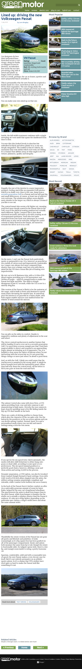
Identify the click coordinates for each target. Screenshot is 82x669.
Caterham (67, 143)
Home (24, 647)
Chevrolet (54, 147)
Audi (52, 143)
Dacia (52, 150)
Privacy (63, 659)
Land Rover (66, 156)
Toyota (76, 172)
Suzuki (60, 172)
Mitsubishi (54, 162)
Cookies (58, 659)
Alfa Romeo (55, 140)
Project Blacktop (70, 659)
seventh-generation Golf (11, 194)
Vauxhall (54, 175)
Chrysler (66, 147)
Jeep (52, 156)
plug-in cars (55, 10)
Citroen (75, 147)
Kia (57, 156)
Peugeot (53, 166)
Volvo (76, 175)
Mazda (52, 159)
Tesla (68, 172)
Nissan (73, 162)
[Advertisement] (24, 622)
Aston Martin (68, 140)
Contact (42, 659)
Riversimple (55, 169)
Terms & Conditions (50, 659)
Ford (70, 150)
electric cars (44, 10)
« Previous (8, 647)
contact (76, 10)
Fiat (63, 150)
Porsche (63, 166)
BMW (58, 143)
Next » (40, 647)
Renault (73, 166)
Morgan (64, 162)
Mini (70, 159)
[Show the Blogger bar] (41, 662)
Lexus (76, 156)
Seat (64, 169)
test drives (21, 602)
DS (58, 150)
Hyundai (61, 153)
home (27, 10)
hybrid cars (66, 10)
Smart (52, 172)
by (22, 22)
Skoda (71, 169)
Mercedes (62, 159)
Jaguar (71, 153)
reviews (34, 10)
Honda (53, 153)
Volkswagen (34, 602)
